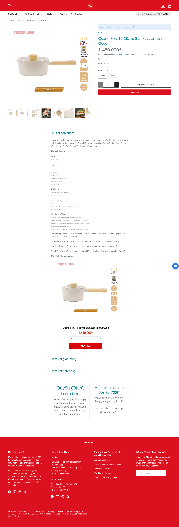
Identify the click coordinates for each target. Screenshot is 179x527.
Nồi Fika (101, 33)
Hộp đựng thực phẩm (33, 14)
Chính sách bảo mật (102, 469)
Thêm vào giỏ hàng (146, 85)
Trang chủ (11, 20)
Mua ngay (135, 92)
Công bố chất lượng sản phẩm (107, 477)
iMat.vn (11, 512)
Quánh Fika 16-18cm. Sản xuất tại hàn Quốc (31, 20)
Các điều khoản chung (103, 473)
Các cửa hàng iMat (102, 460)
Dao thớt (63, 14)
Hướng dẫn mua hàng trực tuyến (108, 464)
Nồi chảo (50, 14)
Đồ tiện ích (12, 14)
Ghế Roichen (76, 14)
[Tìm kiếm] (9, 5)
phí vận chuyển (122, 54)
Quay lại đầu (88, 442)
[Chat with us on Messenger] (175, 266)
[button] (169, 6)
